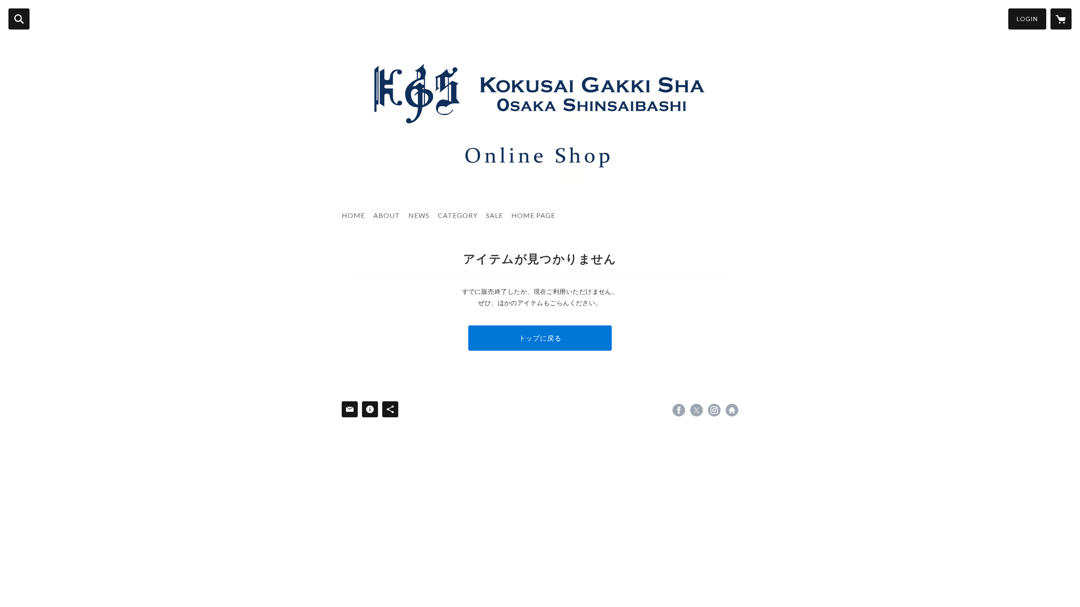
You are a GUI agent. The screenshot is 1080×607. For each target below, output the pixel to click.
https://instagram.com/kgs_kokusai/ (714, 410)
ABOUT (386, 215)
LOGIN (1027, 18)
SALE (494, 215)
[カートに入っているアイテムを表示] (1061, 19)
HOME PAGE (533, 215)
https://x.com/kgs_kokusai (696, 410)
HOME (353, 215)
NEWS (418, 215)
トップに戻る (540, 338)
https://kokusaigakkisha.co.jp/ (732, 410)
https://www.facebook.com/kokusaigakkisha (678, 410)
